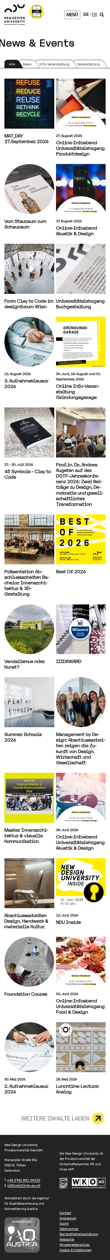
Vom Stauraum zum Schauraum (25, 224)
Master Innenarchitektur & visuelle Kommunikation (26, 835)
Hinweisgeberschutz (75, 1245)
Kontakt (65, 1213)
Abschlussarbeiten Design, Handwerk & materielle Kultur (26, 921)
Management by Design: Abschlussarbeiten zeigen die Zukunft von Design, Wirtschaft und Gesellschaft (80, 748)
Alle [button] (13, 65)
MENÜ (72, 14)
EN (94, 14)
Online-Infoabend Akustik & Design (76, 230)
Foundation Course (25, 994)
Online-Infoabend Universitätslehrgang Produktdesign (80, 148)
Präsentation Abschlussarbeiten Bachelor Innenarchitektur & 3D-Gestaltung (26, 583)
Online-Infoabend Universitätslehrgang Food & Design (80, 1006)
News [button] (28, 65)
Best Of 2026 (71, 571)
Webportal (67, 1239)
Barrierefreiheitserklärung (79, 1234)
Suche (64, 1223)
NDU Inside (68, 922)
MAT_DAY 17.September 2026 (26, 138)
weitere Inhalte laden (55, 1118)
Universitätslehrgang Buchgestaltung (80, 303)
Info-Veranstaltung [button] (54, 65)
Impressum (68, 1218)
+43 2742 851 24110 (23, 1180)
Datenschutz (69, 1229)
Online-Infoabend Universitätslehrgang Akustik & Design (80, 842)
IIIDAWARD (68, 661)
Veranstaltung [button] (88, 65)
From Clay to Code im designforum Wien (28, 303)
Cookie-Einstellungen (76, 1250)
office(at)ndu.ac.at (23, 1185)
